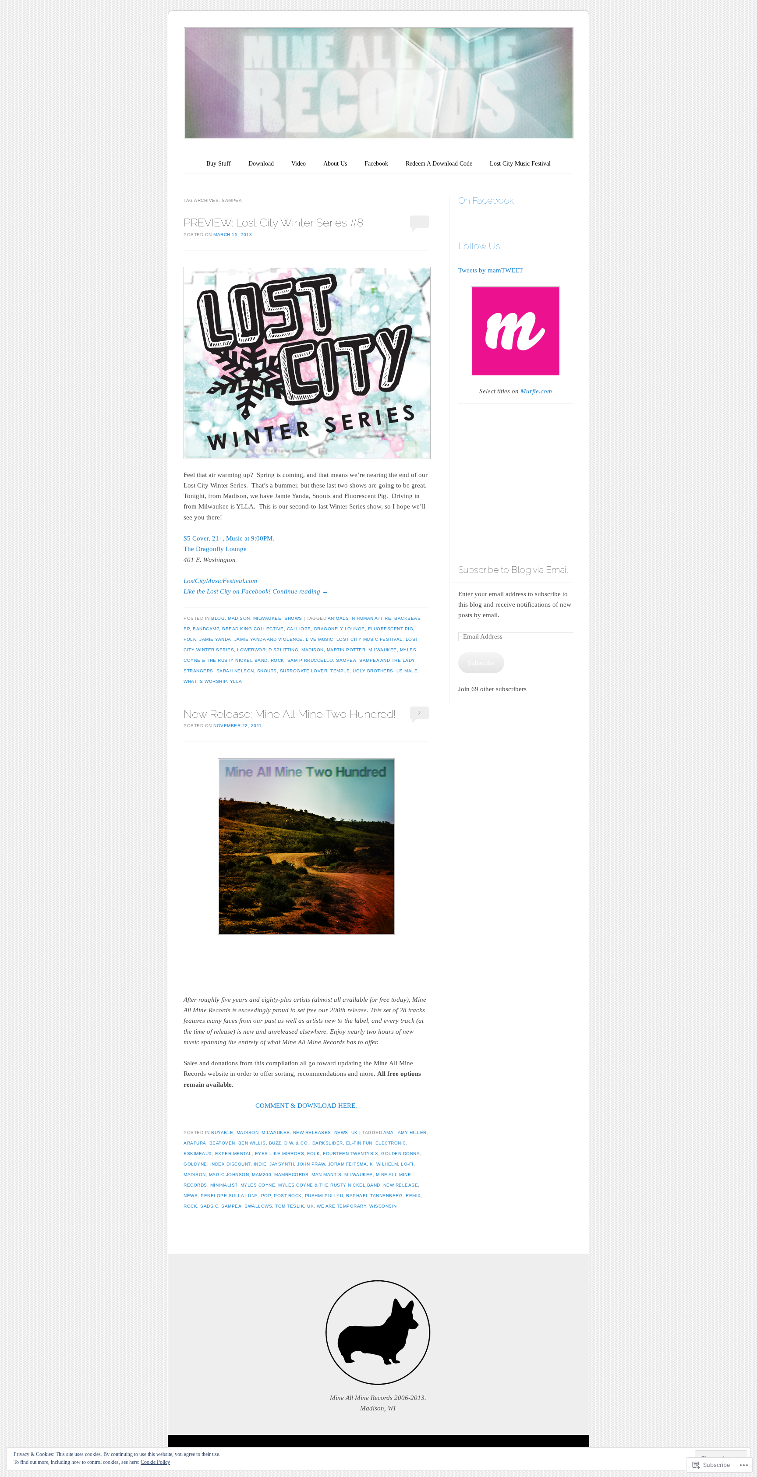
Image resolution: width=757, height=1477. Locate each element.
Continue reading (300, 591)
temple (340, 670)
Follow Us (479, 245)
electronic (390, 1143)
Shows (293, 618)
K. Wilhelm (384, 1164)
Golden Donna (400, 1153)
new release (400, 1185)
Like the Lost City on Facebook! (227, 591)
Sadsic (209, 1206)
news (191, 1195)
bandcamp (206, 628)
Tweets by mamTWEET (490, 270)
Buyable (222, 1132)
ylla (236, 681)
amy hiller (412, 1132)
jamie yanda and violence (268, 639)
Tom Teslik (289, 1206)
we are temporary (341, 1206)
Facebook (376, 163)
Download (261, 163)
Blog (218, 618)
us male (407, 670)
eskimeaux (198, 1153)
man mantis (326, 1174)
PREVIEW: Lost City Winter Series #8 (273, 222)
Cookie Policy (155, 1462)
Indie (260, 1164)
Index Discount (230, 1164)
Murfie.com (536, 391)
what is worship (205, 681)
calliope (299, 628)
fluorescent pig (391, 628)
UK (354, 1132)
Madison (239, 618)
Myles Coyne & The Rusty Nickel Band (329, 1185)
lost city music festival (369, 639)
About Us (335, 163)
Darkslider (327, 1143)
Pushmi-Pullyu (324, 1195)
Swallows (258, 1206)
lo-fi (407, 1164)
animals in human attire (360, 618)
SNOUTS (267, 670)
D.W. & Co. (296, 1143)
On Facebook (486, 200)
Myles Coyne (258, 1185)
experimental (233, 1153)
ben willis (252, 1143)
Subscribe (481, 662)
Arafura (195, 1143)
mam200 (261, 1174)
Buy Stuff (218, 163)
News (341, 1132)
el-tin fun (359, 1143)
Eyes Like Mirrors (279, 1153)
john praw (311, 1164)
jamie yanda (215, 639)
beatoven (222, 1143)
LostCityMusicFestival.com (220, 580)
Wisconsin (383, 1206)
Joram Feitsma (347, 1164)
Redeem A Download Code (439, 163)
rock (277, 660)
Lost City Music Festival (520, 163)
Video (298, 163)
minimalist (223, 1185)
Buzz (275, 1143)
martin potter (346, 649)
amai (389, 1132)
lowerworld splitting (267, 649)
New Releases (312, 1132)
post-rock (288, 1195)
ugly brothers (373, 670)
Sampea (346, 660)
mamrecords (291, 1174)
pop (266, 1195)
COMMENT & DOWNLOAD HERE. (306, 1105)
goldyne (195, 1164)
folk (190, 639)
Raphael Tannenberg (374, 1195)
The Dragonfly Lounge (215, 548)
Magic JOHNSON (229, 1174)
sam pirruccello (310, 660)
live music (319, 639)
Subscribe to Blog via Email (513, 569)
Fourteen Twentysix (350, 1153)
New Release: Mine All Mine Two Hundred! (290, 714)
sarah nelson (235, 670)
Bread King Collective (253, 628)
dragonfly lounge (339, 628)
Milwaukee (267, 618)
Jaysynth (281, 1164)
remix (413, 1195)
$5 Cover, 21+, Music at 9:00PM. (229, 538)
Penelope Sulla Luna (229, 1195)
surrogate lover (304, 670)
